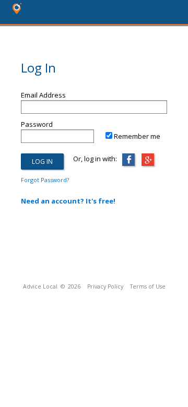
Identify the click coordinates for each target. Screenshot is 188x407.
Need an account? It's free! (68, 201)
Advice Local (40, 286)
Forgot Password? (45, 180)
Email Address (43, 95)
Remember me (137, 136)
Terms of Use (148, 286)
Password (37, 124)
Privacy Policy (105, 286)
